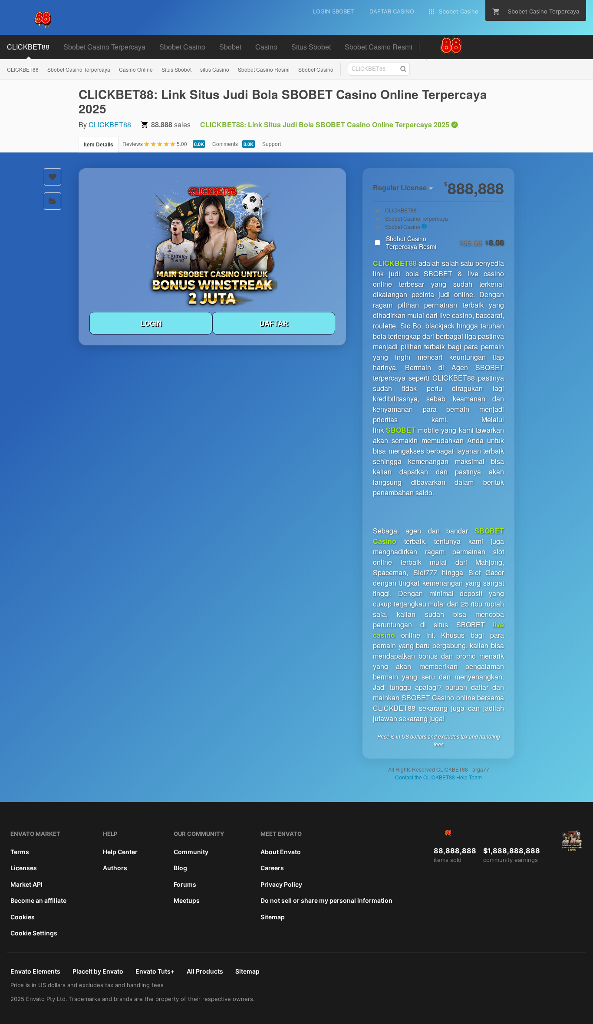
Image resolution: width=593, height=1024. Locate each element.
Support (271, 143)
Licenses (23, 868)
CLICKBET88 (23, 69)
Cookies (22, 917)
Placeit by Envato (97, 971)
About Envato (280, 851)
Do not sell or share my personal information (326, 900)
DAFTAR (274, 323)
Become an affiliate (38, 900)
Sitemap (272, 917)
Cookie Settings (33, 933)
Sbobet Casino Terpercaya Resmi (445, 242)
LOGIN (151, 323)
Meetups (187, 900)
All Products (205, 971)
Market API (26, 884)
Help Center (120, 851)
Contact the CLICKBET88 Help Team (438, 777)
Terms (19, 851)
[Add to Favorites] (52, 177)
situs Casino (214, 69)
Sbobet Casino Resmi (264, 69)
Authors (115, 868)
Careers (272, 868)
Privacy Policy (281, 884)
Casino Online (136, 69)
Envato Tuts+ (155, 971)
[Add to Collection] (52, 201)
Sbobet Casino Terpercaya (78, 69)
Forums (185, 884)
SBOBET (400, 430)
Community (191, 851)
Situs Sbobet (176, 69)
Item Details (98, 144)
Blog (180, 868)
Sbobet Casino (315, 69)
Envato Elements (35, 971)
